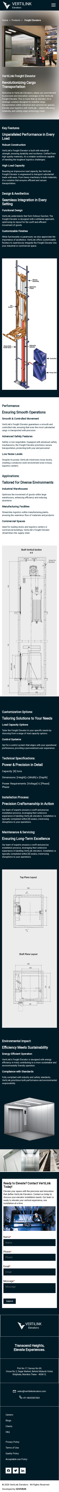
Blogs (8, 1420)
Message (8, 1281)
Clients (9, 1426)
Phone (6, 1251)
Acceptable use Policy (16, 1459)
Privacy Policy (12, 1442)
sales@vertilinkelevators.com (31, 1391)
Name (6, 1237)
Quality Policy (12, 1453)
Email (6, 1266)
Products (16, 20)
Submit (9, 1301)
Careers (9, 1414)
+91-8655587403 (31, 1398)
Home (5, 20)
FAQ (8, 1432)
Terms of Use (12, 1447)
